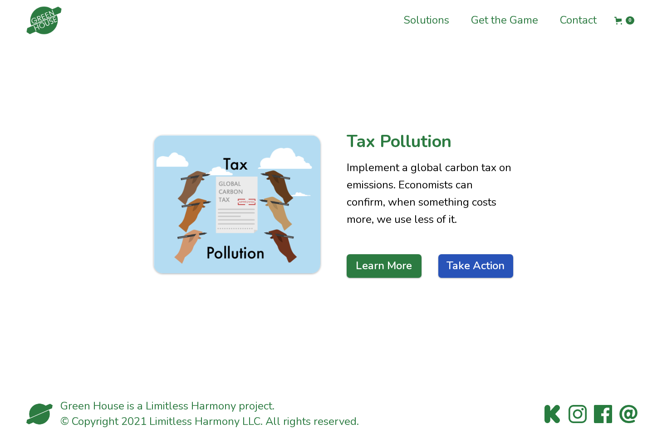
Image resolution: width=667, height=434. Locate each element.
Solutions (426, 20)
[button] (624, 20)
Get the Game (504, 20)
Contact (578, 20)
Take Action (475, 265)
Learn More (384, 265)
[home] (44, 20)
